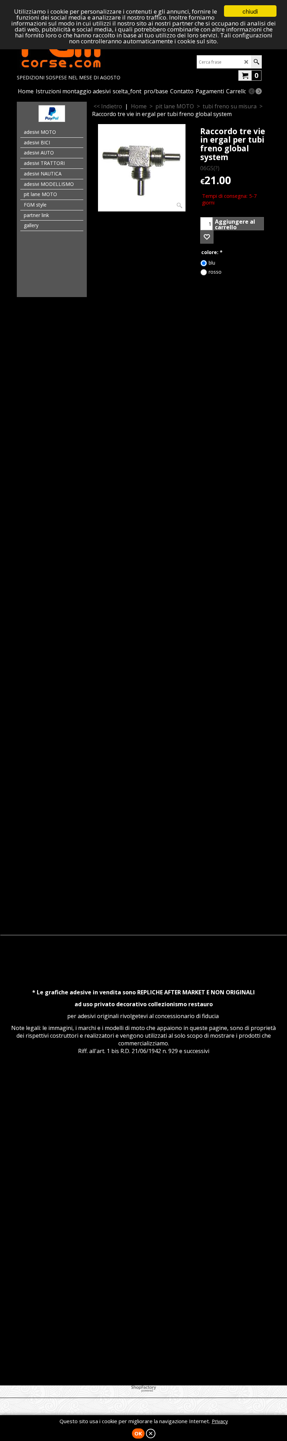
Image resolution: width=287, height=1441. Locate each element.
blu (212, 262)
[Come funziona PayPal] (51, 120)
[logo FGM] (68, 50)
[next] (258, 91)
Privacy (220, 1421)
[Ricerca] (256, 62)
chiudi (250, 11)
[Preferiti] (207, 237)
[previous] (251, 91)
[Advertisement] (143, 402)
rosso (215, 271)
